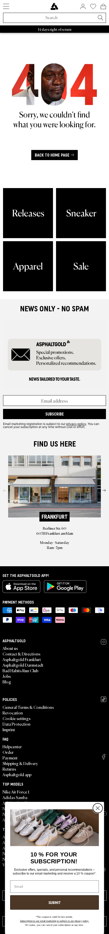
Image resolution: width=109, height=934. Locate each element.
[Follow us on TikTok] (103, 699)
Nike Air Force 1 (16, 791)
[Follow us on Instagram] (103, 642)
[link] (54, 6)
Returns (9, 769)
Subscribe (54, 414)
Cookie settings (16, 718)
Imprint (9, 729)
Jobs (7, 676)
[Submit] (100, 18)
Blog (7, 681)
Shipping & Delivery (20, 763)
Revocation (13, 712)
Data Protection (16, 724)
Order (8, 752)
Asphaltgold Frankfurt (22, 659)
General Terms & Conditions (28, 707)
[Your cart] (103, 6)
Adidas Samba (15, 797)
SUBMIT (54, 902)
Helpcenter (12, 746)
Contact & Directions (21, 653)
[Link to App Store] (21, 586)
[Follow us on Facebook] (103, 756)
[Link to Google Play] (65, 586)
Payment (10, 757)
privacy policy (76, 424)
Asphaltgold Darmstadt (23, 665)
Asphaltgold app (17, 774)
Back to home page (52, 155)
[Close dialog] (97, 808)
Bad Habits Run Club (20, 670)
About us (10, 648)
